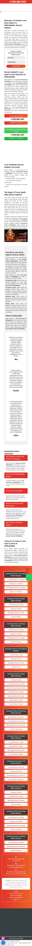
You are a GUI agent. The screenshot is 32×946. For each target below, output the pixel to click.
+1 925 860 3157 (17, 1)
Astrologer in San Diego (16, 821)
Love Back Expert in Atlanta (16, 796)
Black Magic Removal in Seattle (16, 696)
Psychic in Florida (16, 616)
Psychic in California (16, 850)
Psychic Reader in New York (16, 779)
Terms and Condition (18, 938)
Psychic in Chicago (16, 641)
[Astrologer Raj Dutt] (3, 942)
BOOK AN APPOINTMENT (16, 897)
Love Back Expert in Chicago (16, 629)
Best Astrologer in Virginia (16, 754)
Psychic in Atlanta (16, 804)
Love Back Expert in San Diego (16, 817)
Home (16, 891)
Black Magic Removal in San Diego (16, 825)
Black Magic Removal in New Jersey (16, 725)
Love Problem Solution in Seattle (16, 684)
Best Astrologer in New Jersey (16, 717)
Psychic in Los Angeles (16, 591)
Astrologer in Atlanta (16, 792)
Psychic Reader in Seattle (16, 704)
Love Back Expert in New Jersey (16, 721)
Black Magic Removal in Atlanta (16, 800)
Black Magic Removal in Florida (16, 612)
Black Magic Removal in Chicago (16, 637)
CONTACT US (16, 899)
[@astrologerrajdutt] (3, 938)
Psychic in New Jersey (16, 729)
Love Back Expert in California (16, 842)
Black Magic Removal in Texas (16, 663)
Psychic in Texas (16, 667)
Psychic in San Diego (16, 829)
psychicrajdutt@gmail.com (16, 867)
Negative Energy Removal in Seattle (16, 688)
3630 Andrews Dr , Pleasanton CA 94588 (16, 873)
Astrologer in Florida (16, 608)
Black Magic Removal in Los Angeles (16, 587)
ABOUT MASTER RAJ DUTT (16, 893)
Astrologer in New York (16, 771)
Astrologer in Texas (16, 659)
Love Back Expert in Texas (16, 655)
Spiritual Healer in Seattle (16, 700)
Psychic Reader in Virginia (16, 746)
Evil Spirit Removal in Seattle (16, 692)
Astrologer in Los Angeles (16, 583)
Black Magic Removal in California (16, 846)
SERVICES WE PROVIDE (16, 895)
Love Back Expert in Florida (16, 604)
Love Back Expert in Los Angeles (16, 579)
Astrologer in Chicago (16, 633)
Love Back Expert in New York (16, 767)
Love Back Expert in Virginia (16, 742)
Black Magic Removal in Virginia (16, 750)
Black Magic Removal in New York (16, 775)
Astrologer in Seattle (16, 680)
